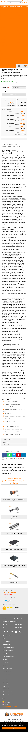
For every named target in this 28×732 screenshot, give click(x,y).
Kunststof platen (7, 671)
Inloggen (24, 2)
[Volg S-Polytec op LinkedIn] (12, 632)
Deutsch (5, 701)
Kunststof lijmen (6, 674)
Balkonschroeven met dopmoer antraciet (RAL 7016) (14, 500)
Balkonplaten (20, 36)
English (5, 704)
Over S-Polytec (6, 641)
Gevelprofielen (20, 38)
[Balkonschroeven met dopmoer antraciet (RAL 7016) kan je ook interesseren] (14, 492)
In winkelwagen (14, 94)
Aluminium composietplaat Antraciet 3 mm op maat (14, 566)
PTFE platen (3, 22)
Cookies (5, 659)
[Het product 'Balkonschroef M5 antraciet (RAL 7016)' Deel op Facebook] (4, 455)
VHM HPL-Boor (14, 582)
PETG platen (3, 32)
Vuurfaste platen (3, 51)
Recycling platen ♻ (4, 33)
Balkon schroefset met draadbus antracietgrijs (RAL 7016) (14, 517)
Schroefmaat (5, 87)
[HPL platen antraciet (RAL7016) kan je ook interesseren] (14, 542)
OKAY (14, 728)
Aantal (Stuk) (5, 91)
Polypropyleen (12, 18)
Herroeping (5, 653)
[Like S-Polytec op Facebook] (4, 632)
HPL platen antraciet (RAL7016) (14, 549)
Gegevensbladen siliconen (9, 694)
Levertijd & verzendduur (8, 647)
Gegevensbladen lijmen (8, 691)
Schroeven (19, 41)
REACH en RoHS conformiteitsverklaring (12, 688)
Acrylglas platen (3, 25)
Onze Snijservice (7, 682)
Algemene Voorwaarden (8, 656)
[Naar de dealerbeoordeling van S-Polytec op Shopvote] (4, 608)
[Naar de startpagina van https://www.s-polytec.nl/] (4, 3)
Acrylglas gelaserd (4, 38)
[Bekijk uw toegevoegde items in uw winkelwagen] (25, 66)
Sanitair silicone (20, 18)
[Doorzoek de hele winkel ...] (20, 2)
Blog (4, 638)
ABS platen (2, 15)
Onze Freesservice (7, 680)
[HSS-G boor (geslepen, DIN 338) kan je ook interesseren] (14, 526)
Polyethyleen (12, 16)
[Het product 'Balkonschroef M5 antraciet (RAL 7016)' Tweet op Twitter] (14, 455)
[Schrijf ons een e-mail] (19, 66)
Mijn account (25, 0)
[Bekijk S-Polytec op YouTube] (16, 632)
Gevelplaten (20, 35)
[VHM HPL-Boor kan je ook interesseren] (14, 575)
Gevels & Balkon (21, 33)
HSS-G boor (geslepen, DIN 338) (14, 533)
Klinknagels (19, 39)
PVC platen (2, 27)
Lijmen (18, 32)
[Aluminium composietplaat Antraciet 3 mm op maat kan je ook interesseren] (14, 558)
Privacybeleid (6, 662)
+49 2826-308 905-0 (17, 617)
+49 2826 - (10, 592)
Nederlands (5, 702)
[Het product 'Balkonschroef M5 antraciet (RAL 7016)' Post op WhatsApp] (9, 455)
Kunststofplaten (3, 9)
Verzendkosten (6, 644)
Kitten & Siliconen (7, 677)
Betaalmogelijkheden (8, 650)
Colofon (5, 665)
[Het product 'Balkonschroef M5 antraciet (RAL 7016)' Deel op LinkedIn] (23, 455)
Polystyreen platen (4, 24)
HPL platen (2, 13)
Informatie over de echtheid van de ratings (11, 611)
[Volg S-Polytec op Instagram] (8, 632)
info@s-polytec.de (18, 618)
